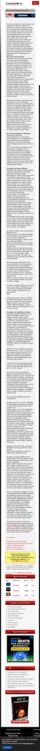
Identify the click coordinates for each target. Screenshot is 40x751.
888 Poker (16, 585)
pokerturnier (23, 567)
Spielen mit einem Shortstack (15, 547)
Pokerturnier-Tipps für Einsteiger (15, 545)
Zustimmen (7, 747)
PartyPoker (16, 595)
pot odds (30, 567)
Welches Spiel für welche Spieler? (18, 681)
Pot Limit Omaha (13, 625)
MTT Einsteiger (17, 565)
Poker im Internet (13, 622)
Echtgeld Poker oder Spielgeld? (17, 672)
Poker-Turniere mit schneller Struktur (16, 541)
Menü (35, 3)
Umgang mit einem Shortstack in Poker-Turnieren (20, 543)
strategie (14, 569)
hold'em (8, 567)
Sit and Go (11, 620)
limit (13, 567)
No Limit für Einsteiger (14, 607)
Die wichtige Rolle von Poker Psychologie (20, 683)
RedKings (16, 591)
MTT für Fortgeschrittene (15, 618)
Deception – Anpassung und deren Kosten (20, 679)
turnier (19, 569)
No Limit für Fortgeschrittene (16, 609)
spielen (8, 569)
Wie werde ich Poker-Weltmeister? (16, 549)
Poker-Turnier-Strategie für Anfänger (17, 10)
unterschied (25, 569)
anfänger (30, 565)
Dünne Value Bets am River (16, 676)
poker (17, 567)
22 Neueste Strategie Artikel (21, 668)
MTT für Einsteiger (13, 616)
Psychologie (11, 627)
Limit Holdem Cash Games (16, 613)
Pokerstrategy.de (13, 525)
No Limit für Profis (13, 611)
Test (32, 585)
